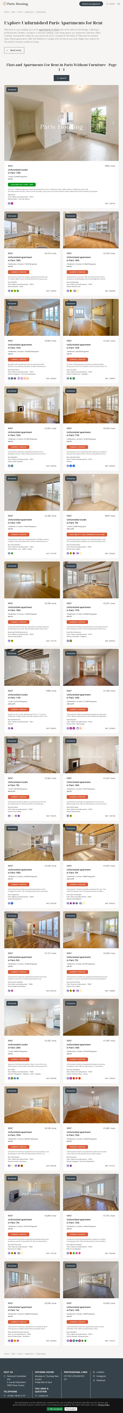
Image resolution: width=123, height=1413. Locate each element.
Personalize (71, 1409)
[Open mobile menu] (118, 3)
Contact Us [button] (43, 1395)
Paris (20, 1354)
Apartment (29, 1354)
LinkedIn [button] (100, 1372)
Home (6, 1354)
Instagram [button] (101, 1376)
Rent (13, 1354)
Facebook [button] (100, 1380)
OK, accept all (55, 1409)
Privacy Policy (103, 1405)
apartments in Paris (49, 29)
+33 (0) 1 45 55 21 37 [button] (16, 1395)
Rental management (91, 4)
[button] (113, 123)
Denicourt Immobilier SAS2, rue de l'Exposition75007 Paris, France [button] (16, 1381)
